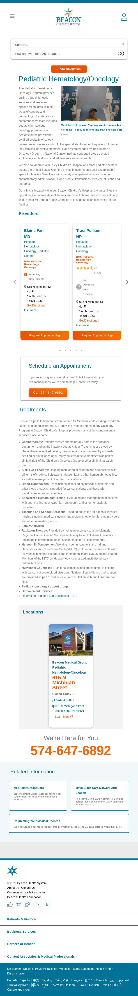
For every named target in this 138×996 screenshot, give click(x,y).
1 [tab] (60, 350)
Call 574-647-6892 (48, 392)
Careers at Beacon (21, 944)
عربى (113, 980)
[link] (71, 640)
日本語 (82, 984)
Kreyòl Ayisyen (18, 984)
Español (25, 980)
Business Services (21, 931)
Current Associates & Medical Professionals (41, 956)
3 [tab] (71, 350)
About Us (13, 887)
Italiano (70, 984)
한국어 (89, 980)
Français (76, 980)
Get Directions (36, 305)
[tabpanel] (44, 282)
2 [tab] (65, 350)
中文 (36, 980)
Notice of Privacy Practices (40, 968)
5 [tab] (81, 350)
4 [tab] (76, 350)
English (12, 980)
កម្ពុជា (45, 984)
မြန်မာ (35, 984)
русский (124, 980)
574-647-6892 (65, 700)
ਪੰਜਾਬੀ (117, 984)
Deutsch (101, 980)
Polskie (106, 984)
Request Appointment (43, 335)
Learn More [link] (62, 716)
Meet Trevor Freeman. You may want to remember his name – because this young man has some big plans (92, 130)
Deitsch (94, 984)
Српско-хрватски (18, 989)
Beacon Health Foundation (24, 897)
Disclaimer (14, 968)
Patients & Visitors (21, 919)
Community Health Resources (26, 892)
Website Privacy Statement (76, 968)
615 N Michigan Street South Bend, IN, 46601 (69, 708)
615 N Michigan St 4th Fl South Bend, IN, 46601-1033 (39, 293)
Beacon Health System (32, 883)
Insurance (30, 310)
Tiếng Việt (62, 980)
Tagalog (47, 980)
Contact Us (28, 887)
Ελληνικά (57, 984)
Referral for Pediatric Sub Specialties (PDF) (49, 595)
